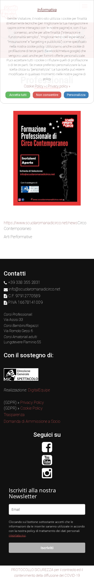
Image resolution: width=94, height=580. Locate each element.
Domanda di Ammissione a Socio (32, 421)
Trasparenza (14, 414)
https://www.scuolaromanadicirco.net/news (40, 222)
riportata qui (17, 535)
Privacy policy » (59, 86)
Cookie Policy (31, 408)
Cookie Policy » (35, 86)
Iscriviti (47, 547)
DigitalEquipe (39, 390)
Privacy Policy (32, 402)
